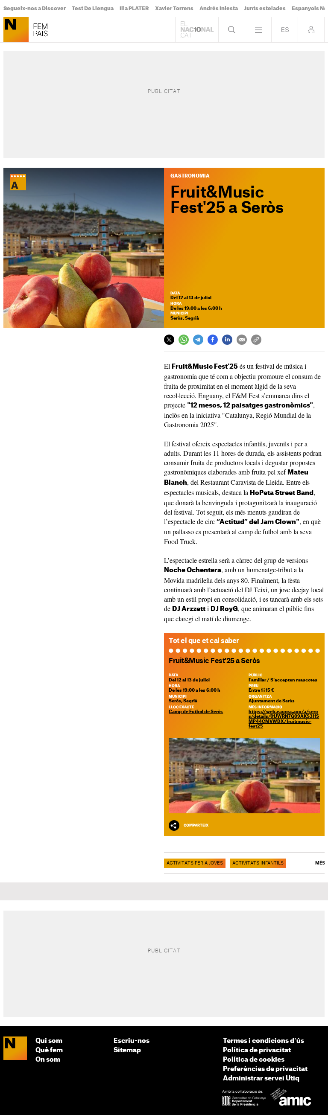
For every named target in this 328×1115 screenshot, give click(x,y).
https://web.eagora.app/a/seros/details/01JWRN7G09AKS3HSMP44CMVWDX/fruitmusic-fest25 (284, 719)
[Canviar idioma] (285, 29)
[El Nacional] (15, 1048)
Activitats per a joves (195, 863)
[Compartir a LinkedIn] (227, 340)
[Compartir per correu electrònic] (242, 340)
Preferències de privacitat (265, 1069)
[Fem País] (16, 29)
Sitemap (127, 1050)
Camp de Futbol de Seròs (196, 712)
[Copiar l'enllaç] (256, 340)
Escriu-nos (131, 1041)
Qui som (48, 1041)
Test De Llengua (93, 8)
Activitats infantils (258, 863)
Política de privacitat (257, 1050)
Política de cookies (253, 1060)
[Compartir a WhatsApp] (184, 340)
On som (47, 1060)
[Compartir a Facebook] (213, 340)
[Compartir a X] (169, 340)
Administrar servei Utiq (261, 1078)
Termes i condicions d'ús (263, 1041)
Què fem (49, 1050)
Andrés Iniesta (218, 8)
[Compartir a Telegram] (198, 340)
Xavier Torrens (174, 8)
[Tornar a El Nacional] (197, 29)
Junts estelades (265, 8)
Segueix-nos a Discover (34, 8)
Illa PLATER (134, 8)
